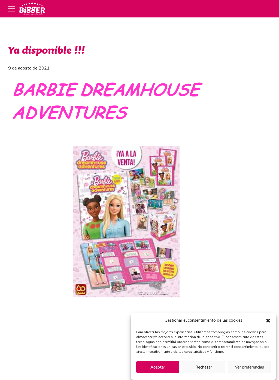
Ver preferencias (249, 367)
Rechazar (203, 367)
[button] (268, 320)
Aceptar (157, 367)
